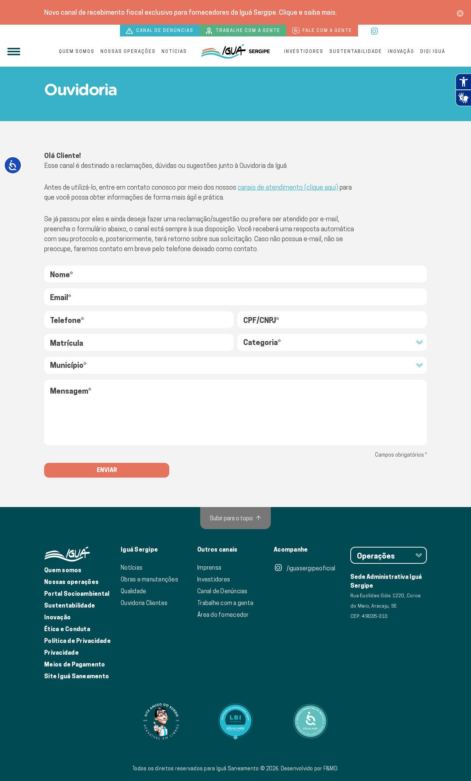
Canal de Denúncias (222, 591)
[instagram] (375, 30)
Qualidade (133, 591)
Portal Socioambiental (76, 593)
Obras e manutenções (149, 579)
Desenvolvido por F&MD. (310, 768)
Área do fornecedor (223, 614)
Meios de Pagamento (74, 664)
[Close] (460, 12)
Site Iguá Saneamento (76, 676)
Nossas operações (128, 51)
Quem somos (77, 51)
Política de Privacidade (77, 640)
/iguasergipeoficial (310, 568)
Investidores (303, 51)
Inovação (401, 51)
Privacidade (61, 652)
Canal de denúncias (164, 30)
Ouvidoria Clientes (144, 602)
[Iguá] (235, 51)
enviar (107, 470)
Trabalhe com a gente (247, 30)
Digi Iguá (432, 51)
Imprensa (209, 567)
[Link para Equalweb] (235, 721)
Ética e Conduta (67, 629)
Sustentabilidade (355, 51)
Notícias (174, 51)
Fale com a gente (326, 30)
